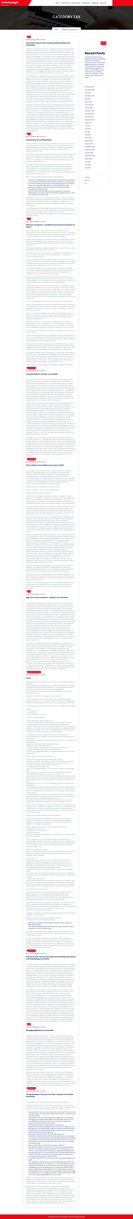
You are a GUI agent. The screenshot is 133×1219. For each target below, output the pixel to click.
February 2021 (89, 141)
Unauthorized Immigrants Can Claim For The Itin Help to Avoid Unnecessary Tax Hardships (94, 70)
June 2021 (88, 129)
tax (29, 37)
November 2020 (90, 150)
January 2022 (89, 108)
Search (103, 43)
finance (30, 672)
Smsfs (28, 678)
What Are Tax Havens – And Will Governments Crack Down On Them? (94, 75)
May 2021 (87, 132)
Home (57, 3)
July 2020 (87, 162)
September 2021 (90, 120)
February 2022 (89, 105)
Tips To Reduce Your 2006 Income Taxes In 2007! (45, 465)
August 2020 (88, 159)
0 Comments (42, 39)
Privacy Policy (75, 3)
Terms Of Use (65, 3)
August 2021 (88, 123)
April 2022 (88, 99)
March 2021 (88, 138)
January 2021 (89, 144)
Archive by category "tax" (70, 29)
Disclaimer (95, 3)
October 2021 (89, 117)
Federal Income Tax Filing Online (39, 140)
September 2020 (90, 156)
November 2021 (89, 114)
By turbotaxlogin (31, 39)
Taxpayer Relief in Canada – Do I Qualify (42, 374)
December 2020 (90, 147)
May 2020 (88, 168)
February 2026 (89, 87)
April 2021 (87, 135)
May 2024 (88, 93)
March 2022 (88, 102)
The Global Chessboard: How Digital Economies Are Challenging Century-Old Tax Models (95, 59)
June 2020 (88, 165)
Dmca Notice (86, 3)
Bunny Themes (80, 1217)
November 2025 (90, 90)
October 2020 (89, 153)
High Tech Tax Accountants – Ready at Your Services (47, 597)
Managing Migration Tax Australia (39, 1030)
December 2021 (89, 111)
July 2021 (87, 126)
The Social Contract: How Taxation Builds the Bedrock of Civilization (95, 63)
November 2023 (89, 96)
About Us (103, 3)
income (30, 368)
